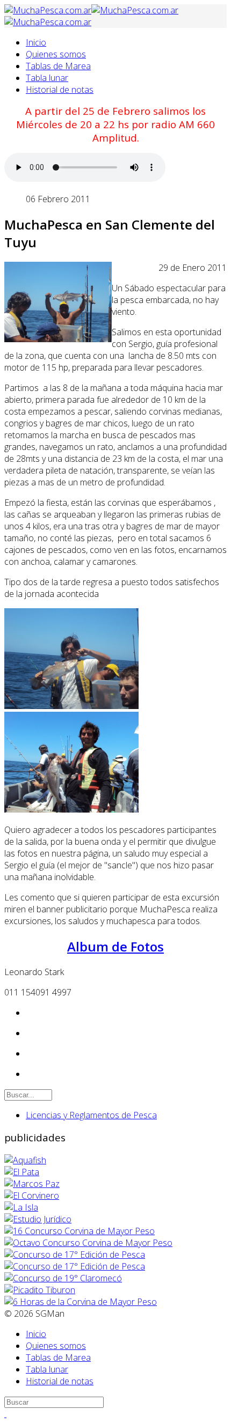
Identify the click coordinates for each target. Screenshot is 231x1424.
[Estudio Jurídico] (37, 1219)
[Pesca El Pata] (21, 1172)
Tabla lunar (47, 78)
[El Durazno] (32, 1184)
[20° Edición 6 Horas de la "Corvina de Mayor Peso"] (80, 1302)
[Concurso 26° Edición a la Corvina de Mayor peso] (74, 1266)
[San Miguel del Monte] (21, 1207)
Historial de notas (59, 89)
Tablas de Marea (58, 66)
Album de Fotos (115, 946)
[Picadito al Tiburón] (39, 1290)
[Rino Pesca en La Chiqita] (25, 1160)
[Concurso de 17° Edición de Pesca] (74, 1254)
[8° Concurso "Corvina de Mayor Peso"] (88, 1243)
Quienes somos (56, 54)
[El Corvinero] (31, 1195)
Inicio (36, 42)
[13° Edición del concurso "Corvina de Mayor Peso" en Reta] (79, 1231)
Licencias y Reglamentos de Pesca (91, 1115)
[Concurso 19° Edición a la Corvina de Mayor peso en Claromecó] (63, 1278)
